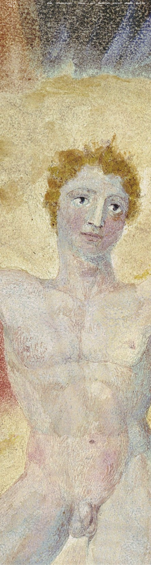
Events (81, 3)
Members (129, 3)
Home (49, 3)
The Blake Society (63, 3)
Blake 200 (140, 3)
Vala (92, 3)
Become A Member (28, 37)
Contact (117, 3)
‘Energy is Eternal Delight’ (51, 28)
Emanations (104, 3)
